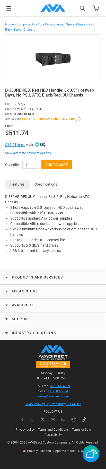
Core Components (51, 24)
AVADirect (23, 305)
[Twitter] (43, 419)
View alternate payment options (28, 153)
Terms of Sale (81, 429)
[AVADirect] (53, 8)
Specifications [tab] (46, 184)
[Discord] (73, 419)
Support (21, 319)
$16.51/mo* (15, 145)
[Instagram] (32, 419)
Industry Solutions (34, 333)
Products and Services (37, 277)
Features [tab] (17, 184)
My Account (25, 291)
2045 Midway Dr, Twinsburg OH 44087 (53, 404)
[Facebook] (22, 419)
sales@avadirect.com (53, 396)
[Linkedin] (63, 419)
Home (9, 24)
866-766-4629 (60, 386)
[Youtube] (53, 419)
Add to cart (56, 165)
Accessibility (53, 435)
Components (25, 24)
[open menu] (9, 8)
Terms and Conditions (53, 429)
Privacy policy (25, 429)
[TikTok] (84, 419)
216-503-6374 (58, 391)
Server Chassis (77, 24)
